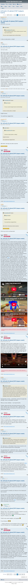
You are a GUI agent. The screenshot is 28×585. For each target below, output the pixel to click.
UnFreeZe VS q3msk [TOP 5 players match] (12, 11)
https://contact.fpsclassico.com (9, 201)
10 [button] (22, 15)
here (8, 257)
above (25, 463)
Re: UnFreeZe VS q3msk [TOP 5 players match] (12, 22)
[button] (8, 15)
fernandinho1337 (9, 30)
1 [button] (11, 15)
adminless (6, 385)
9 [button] (20, 15)
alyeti (5, 27)
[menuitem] (3, 4)
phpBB (10, 582)
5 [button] (14, 15)
